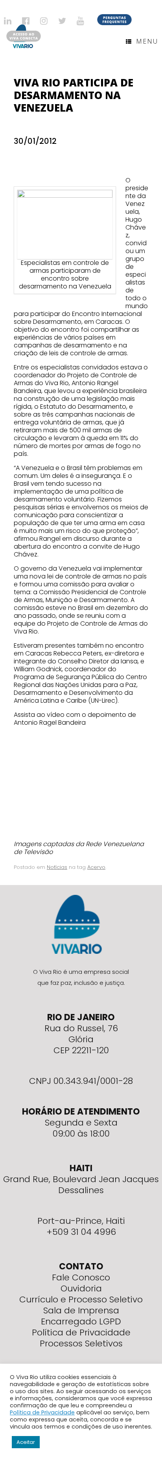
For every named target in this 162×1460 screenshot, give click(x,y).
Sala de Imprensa (81, 1310)
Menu (147, 41)
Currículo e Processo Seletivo (81, 1299)
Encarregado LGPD (81, 1321)
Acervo (96, 867)
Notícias (57, 867)
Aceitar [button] (26, 1442)
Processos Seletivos (81, 1343)
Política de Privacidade (81, 1332)
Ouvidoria (81, 1288)
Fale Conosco (81, 1277)
